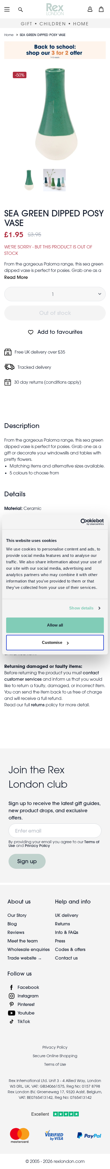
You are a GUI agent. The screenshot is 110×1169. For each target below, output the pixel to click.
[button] (20, 9)
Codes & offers (70, 949)
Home (9, 35)
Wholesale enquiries (28, 949)
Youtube (26, 1013)
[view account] (90, 9)
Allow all (55, 625)
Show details (81, 608)
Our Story (16, 915)
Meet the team (22, 941)
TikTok (24, 1021)
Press (60, 941)
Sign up (27, 861)
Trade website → (24, 958)
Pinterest (26, 1004)
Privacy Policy (37, 845)
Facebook (28, 987)
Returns (62, 923)
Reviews (15, 932)
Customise (52, 642)
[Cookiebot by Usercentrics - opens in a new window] (80, 521)
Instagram (28, 995)
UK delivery (66, 915)
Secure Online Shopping (55, 1055)
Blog (12, 923)
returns (38, 704)
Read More (16, 277)
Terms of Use (55, 1064)
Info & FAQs (66, 932)
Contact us (66, 958)
